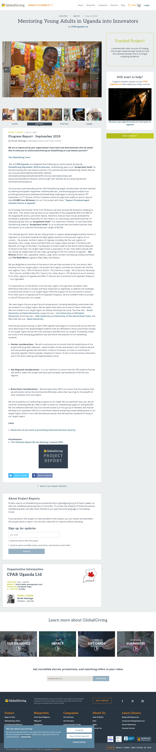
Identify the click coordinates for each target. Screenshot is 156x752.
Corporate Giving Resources (133, 721)
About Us (99, 713)
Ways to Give (10, 717)
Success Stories (128, 728)
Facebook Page (24, 587)
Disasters (114, 5)
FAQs (95, 724)
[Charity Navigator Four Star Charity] (111, 739)
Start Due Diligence (42, 717)
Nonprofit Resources (130, 717)
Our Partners (68, 721)
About (80, 5)
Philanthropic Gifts (12, 721)
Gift (134, 5)
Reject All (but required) (79, 736)
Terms (133, 747)
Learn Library (131, 713)
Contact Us (97, 728)
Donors (9, 713)
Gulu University (43, 316)
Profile (22, 589)
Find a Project (130, 136)
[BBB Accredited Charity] (130, 739)
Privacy (119, 747)
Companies (102, 5)
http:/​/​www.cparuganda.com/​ (29, 584)
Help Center (102, 700)
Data (149, 747)
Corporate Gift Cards (72, 724)
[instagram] (133, 701)
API (145, 747)
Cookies (126, 747)
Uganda (76, 16)
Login (147, 5)
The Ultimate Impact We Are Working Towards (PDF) (37, 442)
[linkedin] (142, 701)
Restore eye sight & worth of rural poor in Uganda (130, 123)
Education (63, 16)
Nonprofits (90, 5)
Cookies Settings (79, 742)
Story (15, 124)
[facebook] (122, 701)
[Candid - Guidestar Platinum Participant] (120, 739)
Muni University (35, 319)
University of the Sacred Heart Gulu (73, 316)
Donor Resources (129, 724)
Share (89, 124)
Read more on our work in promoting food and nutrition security (43, 430)
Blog (123, 5)
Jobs (94, 721)
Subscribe (101, 678)
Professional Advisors (13, 724)
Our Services (68, 717)
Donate (39, 5)
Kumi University (31, 313)
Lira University (63, 313)
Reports (39, 124)
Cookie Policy (25, 737)
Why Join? (38, 721)
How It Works (98, 717)
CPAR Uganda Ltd (79, 26)
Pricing (140, 747)
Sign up (26, 551)
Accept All (79, 730)
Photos (64, 124)
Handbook (38, 724)
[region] (49, 736)
